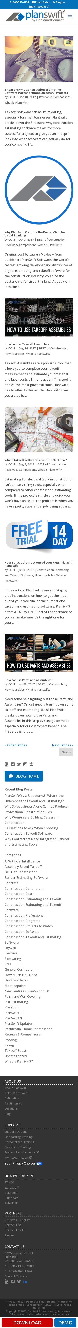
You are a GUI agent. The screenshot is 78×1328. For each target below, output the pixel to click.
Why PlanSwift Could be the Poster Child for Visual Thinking (35, 233)
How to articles (15, 354)
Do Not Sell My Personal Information (49, 1301)
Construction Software (22, 931)
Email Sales (42, 2)
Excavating (13, 959)
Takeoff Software (17, 1093)
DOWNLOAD (27, 1322)
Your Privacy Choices (20, 1163)
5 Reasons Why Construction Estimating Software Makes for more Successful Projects (36, 91)
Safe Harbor (34, 1305)
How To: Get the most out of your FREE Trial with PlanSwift (39, 564)
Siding (9, 1045)
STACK (9, 1182)
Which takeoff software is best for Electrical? (36, 460)
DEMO (65, 1322)
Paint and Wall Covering (23, 996)
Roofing (11, 1040)
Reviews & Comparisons (55, 97)
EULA (48, 1305)
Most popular (15, 986)
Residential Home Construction (29, 1029)
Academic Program (18, 1220)
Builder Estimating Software (26, 877)
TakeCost (11, 1193)
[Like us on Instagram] (26, 764)
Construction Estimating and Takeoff (33, 899)
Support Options (16, 1132)
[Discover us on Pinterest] (31, 764)
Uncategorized (16, 1056)
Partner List (13, 1225)
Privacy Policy (14, 1301)
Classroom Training (18, 1147)
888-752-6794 (20, 2)
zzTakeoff (11, 1187)
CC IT (11, 97)
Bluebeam (11, 1198)
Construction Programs (22, 921)
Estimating (12, 1098)
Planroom (12, 1007)
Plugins (60, 2)
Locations (11, 1108)
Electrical (11, 953)
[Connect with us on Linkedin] (25, 1282)
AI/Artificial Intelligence (22, 861)
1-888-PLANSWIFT (21, 1266)
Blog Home (27, 776)
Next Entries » (62, 745)
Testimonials (13, 1103)
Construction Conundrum (24, 888)
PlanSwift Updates (19, 1023)
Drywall (10, 948)
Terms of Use (15, 1305)
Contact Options (16, 1276)
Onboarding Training (19, 1137)
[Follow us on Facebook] (14, 764)
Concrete (11, 883)
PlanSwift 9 (13, 1018)
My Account (39, 6)
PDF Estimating (16, 1002)
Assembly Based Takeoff (23, 866)
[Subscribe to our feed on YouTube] (8, 764)
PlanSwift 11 (14, 1013)
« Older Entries (16, 745)
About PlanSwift (15, 1088)
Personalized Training (19, 1142)
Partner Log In (15, 1230)
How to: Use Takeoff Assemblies (27, 344)
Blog (8, 1114)
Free (8, 964)
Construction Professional (24, 915)
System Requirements (20, 1152)
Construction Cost (18, 893)
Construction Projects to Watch (29, 926)
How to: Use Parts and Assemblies (28, 680)
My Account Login (17, 1157)
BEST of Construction (51, 239)
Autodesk (11, 1203)
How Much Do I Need (21, 975)
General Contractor (19, 969)
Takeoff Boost (15, 1050)
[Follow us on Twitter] (20, 764)
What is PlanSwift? (17, 102)
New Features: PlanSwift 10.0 (27, 991)
